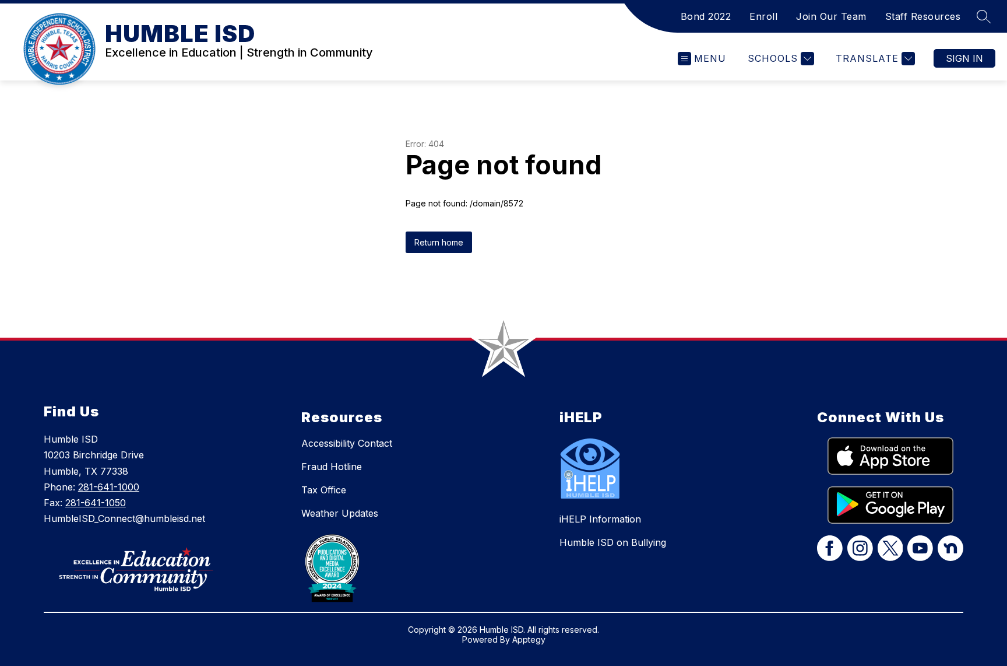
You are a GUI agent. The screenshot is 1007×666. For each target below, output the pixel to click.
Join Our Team (831, 16)
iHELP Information (600, 519)
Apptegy (528, 639)
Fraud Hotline (331, 466)
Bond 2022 (706, 16)
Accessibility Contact (346, 443)
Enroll (763, 16)
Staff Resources (923, 16)
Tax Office (323, 490)
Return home (438, 242)
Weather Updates (339, 513)
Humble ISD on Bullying (612, 542)
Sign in (964, 58)
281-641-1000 (108, 487)
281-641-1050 (95, 503)
